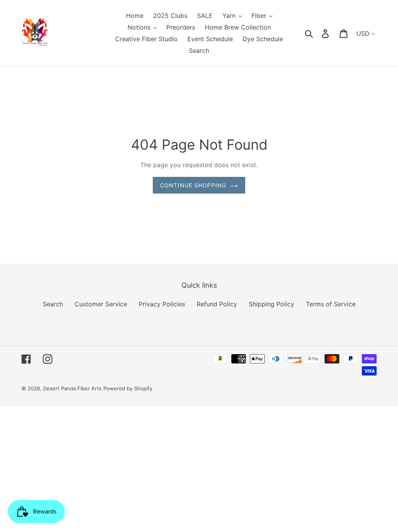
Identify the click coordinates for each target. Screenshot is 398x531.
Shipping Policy (271, 304)
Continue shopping (193, 185)
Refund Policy (217, 304)
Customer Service (101, 304)
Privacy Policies (162, 304)
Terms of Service (331, 304)
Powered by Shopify (127, 388)
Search (53, 304)
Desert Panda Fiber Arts (72, 388)
